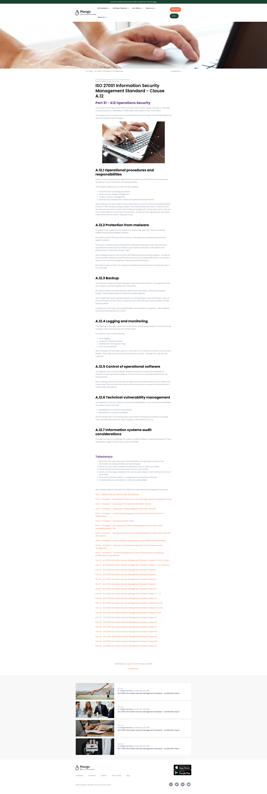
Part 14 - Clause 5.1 (125, 570)
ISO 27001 (120, 689)
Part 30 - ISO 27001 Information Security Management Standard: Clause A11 (126, 646)
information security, (108, 79)
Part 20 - (99, 598)
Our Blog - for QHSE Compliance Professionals (104, 71)
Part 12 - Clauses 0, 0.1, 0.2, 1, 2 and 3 (132, 560)
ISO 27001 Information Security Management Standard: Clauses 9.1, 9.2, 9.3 (133, 608)
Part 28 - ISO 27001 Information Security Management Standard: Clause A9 (125, 636)
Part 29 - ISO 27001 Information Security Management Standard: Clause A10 (126, 641)
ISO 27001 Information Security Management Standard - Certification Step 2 (149, 730)
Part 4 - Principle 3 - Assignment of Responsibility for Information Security (125, 509)
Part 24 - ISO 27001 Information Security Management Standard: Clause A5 (126, 617)
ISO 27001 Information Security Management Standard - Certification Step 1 (148, 748)
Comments (133, 668)
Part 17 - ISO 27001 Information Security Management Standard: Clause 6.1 (125, 584)
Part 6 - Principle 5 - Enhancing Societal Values (114, 521)
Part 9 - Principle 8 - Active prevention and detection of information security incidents (130, 540)
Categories (175, 71)
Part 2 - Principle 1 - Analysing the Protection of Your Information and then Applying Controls (133, 499)
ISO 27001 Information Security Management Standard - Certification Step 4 (149, 693)
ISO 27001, (98, 79)
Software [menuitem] (79, 775)
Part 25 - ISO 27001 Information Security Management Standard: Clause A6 (126, 622)
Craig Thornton (113, 81)
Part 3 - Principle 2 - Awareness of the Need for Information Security (123, 504)
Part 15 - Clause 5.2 (125, 574)
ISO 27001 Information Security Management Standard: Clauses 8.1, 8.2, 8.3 (133, 603)
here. (155, 2)
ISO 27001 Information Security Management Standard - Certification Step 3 (149, 711)
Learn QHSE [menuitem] (116, 775)
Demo (174, 16)
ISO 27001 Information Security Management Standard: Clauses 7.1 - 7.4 (132, 593)
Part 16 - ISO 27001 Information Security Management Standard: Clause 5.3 (125, 579)
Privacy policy (106, 785)
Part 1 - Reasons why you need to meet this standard (117, 494)
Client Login (175, 9)
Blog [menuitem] (128, 775)
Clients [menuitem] (103, 775)
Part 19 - (98, 593)
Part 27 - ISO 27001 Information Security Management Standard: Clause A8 (126, 631)
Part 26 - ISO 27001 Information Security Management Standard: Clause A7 (126, 627)
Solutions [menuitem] (92, 775)
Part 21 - (98, 603)
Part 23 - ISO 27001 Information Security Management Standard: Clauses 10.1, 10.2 (128, 612)
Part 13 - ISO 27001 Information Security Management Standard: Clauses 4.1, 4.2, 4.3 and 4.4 (132, 565)
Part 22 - (99, 608)
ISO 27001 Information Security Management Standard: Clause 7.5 (130, 598)
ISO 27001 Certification (123, 79)
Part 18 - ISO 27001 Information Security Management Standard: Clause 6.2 (125, 589)
